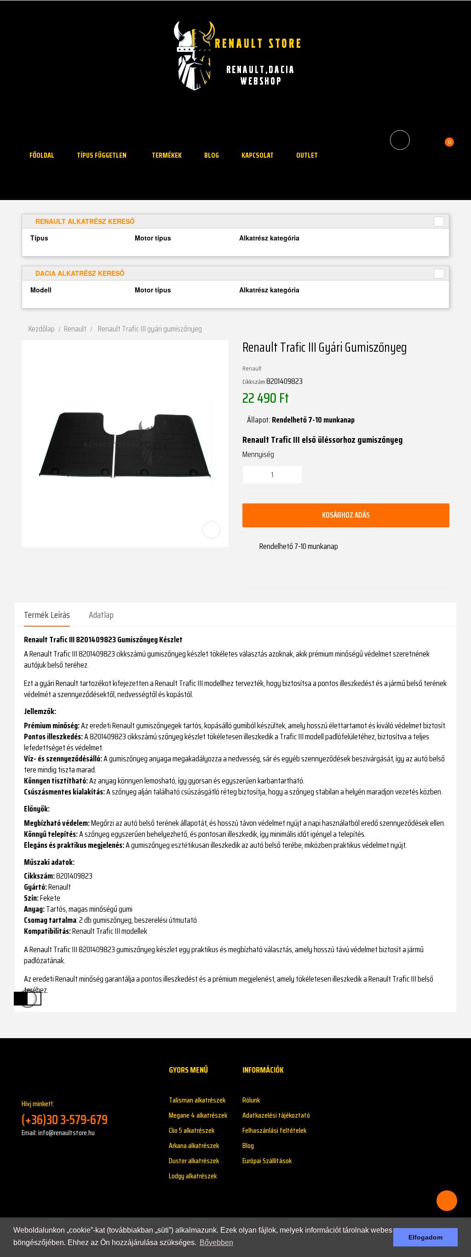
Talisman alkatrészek (197, 1100)
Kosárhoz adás (346, 515)
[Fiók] (424, 140)
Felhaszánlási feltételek (274, 1130)
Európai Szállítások (267, 1160)
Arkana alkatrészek (194, 1145)
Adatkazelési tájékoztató (276, 1115)
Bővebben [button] (216, 1242)
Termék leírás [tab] (47, 614)
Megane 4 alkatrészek (198, 1115)
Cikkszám (253, 382)
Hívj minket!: (65, 1113)
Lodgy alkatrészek (193, 1176)
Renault (252, 368)
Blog (248, 1145)
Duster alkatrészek (194, 1160)
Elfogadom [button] (425, 1237)
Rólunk (251, 1100)
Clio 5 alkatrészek (191, 1130)
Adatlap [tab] (101, 614)
